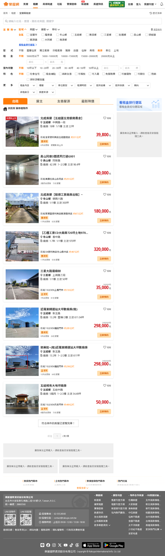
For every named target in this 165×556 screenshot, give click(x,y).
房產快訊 (98, 512)
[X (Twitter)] (60, 545)
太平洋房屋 (134, 525)
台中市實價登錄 (94, 485)
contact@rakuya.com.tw (65, 517)
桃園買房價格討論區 (154, 512)
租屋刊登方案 (118, 504)
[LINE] (42, 545)
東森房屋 (132, 508)
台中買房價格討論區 (154, 516)
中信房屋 (132, 512)
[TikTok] (71, 545)
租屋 (13, 13)
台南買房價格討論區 (154, 520)
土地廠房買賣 (101, 520)
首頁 (5, 13)
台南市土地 (60, 485)
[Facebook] (48, 545)
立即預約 (104, 144)
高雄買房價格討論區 (154, 525)
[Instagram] (54, 545)
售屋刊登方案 (118, 500)
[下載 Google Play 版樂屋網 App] (114, 545)
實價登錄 (98, 508)
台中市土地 (60, 489)
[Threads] (77, 545)
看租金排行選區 (27, 44)
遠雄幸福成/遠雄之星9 (128, 485)
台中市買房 (28, 485)
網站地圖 (33, 530)
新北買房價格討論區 (154, 504)
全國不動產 (134, 520)
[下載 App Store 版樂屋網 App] (91, 545)
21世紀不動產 (135, 529)
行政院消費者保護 (75, 530)
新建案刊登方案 (119, 508)
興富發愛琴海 (124, 489)
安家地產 (132, 533)
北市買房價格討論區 (154, 500)
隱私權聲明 (58, 530)
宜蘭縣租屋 (25, 13)
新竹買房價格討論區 (154, 508)
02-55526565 (60, 513)
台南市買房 (28, 489)
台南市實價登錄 (94, 489)
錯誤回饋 (7, 530)
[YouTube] (66, 545)
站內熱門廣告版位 (119, 512)
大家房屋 (132, 504)
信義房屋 (132, 500)
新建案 (97, 500)
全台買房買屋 (101, 516)
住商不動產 (134, 516)
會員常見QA (21, 530)
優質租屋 (98, 504)
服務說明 (45, 530)
